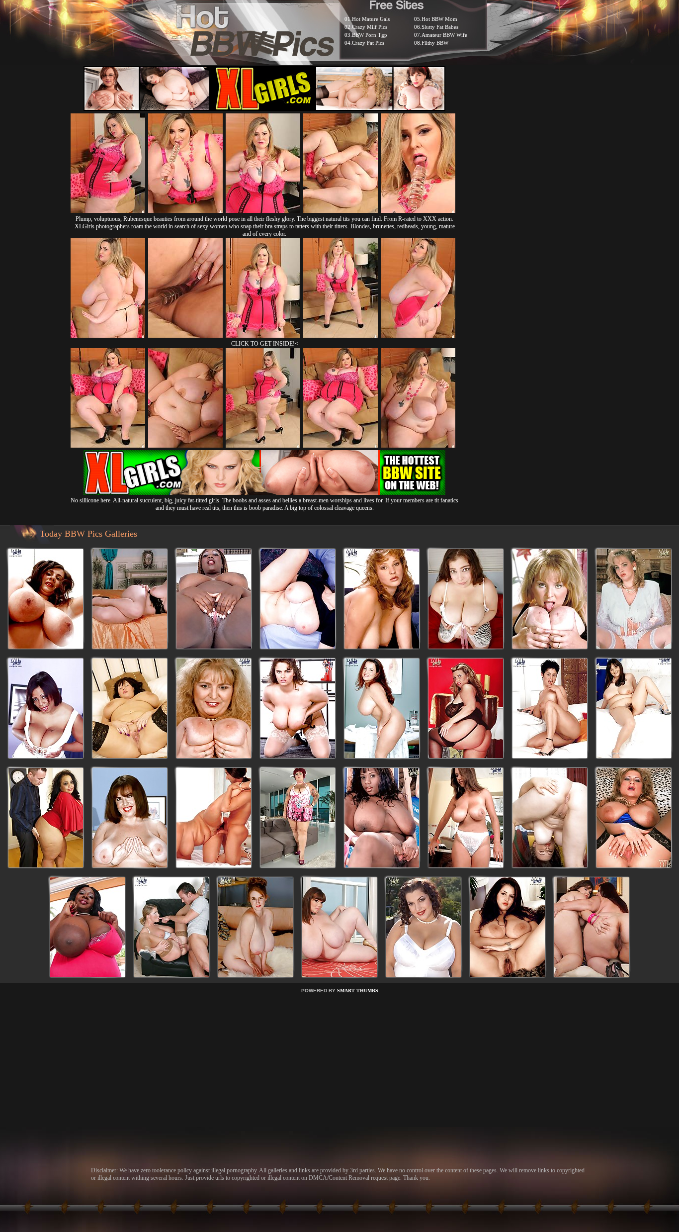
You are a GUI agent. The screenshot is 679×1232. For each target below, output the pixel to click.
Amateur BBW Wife (444, 35)
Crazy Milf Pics (369, 27)
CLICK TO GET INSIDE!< (264, 343)
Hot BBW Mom (439, 19)
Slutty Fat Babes (440, 27)
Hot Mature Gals (371, 19)
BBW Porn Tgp (369, 35)
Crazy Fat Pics (368, 43)
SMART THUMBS (357, 990)
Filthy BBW (435, 43)
